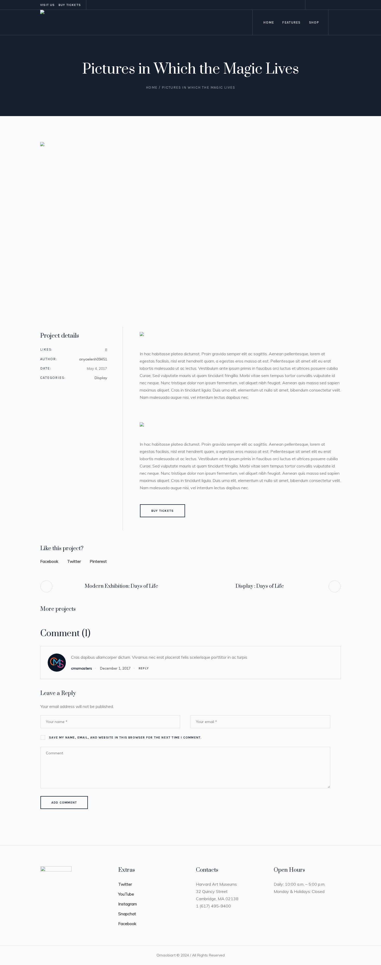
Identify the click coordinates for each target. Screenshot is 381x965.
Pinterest (98, 561)
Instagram (127, 903)
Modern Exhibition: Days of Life (121, 586)
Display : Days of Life (260, 586)
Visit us (47, 5)
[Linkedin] (331, 5)
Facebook (49, 561)
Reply (144, 668)
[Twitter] (324, 5)
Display (101, 377)
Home (152, 87)
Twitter (74, 561)
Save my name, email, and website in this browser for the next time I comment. (125, 737)
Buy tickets (70, 5)
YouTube (126, 894)
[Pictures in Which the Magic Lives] (190, 226)
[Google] (337, 5)
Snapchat (127, 913)
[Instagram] (318, 5)
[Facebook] (312, 5)
